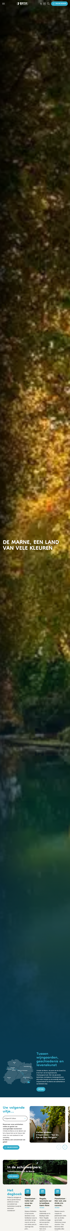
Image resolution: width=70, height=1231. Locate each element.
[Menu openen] (3, 3)
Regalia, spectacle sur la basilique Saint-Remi (45, 1202)
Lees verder (13, 1176)
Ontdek (41, 1089)
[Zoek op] (48, 3)
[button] (59, 1147)
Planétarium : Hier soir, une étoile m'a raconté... (60, 1202)
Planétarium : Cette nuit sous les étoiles (30, 1202)
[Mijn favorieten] (44, 3)
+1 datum (57, 1194)
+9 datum (42, 1194)
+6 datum (28, 1194)
